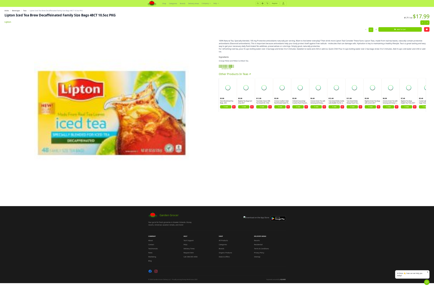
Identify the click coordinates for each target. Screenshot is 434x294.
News (150, 253)
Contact (151, 244)
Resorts (257, 240)
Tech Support (189, 240)
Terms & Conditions (261, 249)
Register (274, 3)
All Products (223, 240)
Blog (150, 261)
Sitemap (257, 257)
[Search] (258, 3)
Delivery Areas (193, 3)
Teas (25, 11)
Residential (258, 244)
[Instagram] (156, 271)
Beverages (16, 11)
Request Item (189, 253)
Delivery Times (189, 249)
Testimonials (153, 249)
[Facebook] (150, 271)
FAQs (185, 244)
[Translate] (263, 3)
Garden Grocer (169, 215)
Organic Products (225, 253)
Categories (173, 3)
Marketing (152, 257)
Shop (164, 3)
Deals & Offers (224, 257)
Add (226, 107)
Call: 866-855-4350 (190, 257)
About (150, 240)
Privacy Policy (259, 253)
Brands (182, 3)
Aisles (7, 11)
